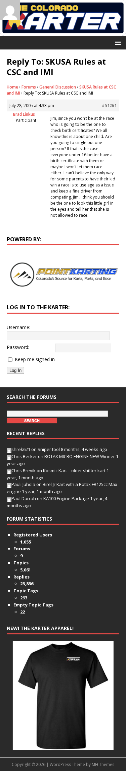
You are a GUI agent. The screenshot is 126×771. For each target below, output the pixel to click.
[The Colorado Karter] (63, 32)
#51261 (109, 105)
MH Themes (103, 764)
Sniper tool (49, 449)
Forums (29, 87)
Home (12, 87)
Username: (18, 327)
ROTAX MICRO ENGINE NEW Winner (79, 456)
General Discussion (57, 87)
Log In (15, 370)
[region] (63, 274)
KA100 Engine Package (66, 498)
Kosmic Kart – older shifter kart (74, 470)
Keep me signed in (35, 359)
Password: (18, 347)
